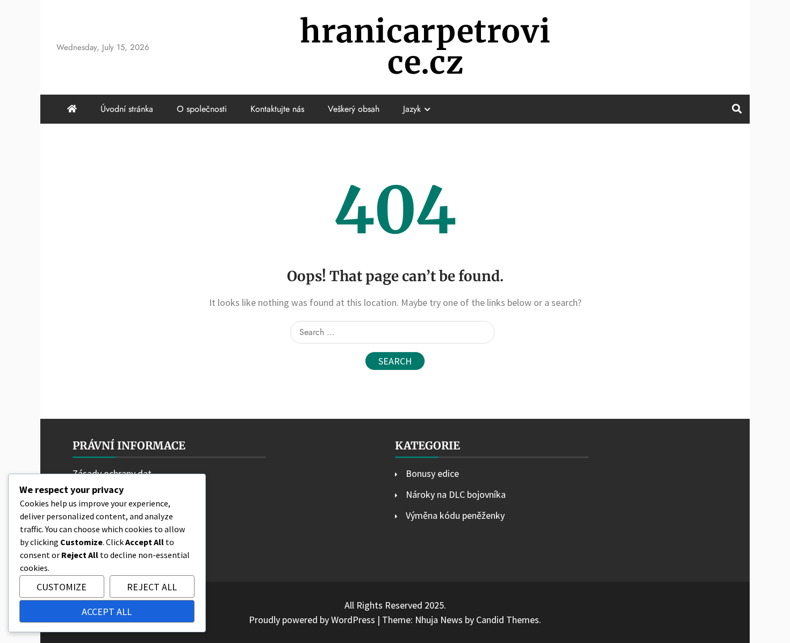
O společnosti (202, 109)
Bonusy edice (432, 473)
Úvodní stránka (126, 109)
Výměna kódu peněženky (455, 515)
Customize (62, 587)
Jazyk (412, 109)
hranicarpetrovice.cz (425, 47)
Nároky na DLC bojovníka (456, 494)
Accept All (107, 611)
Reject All (152, 587)
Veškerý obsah (353, 109)
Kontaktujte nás (277, 109)
